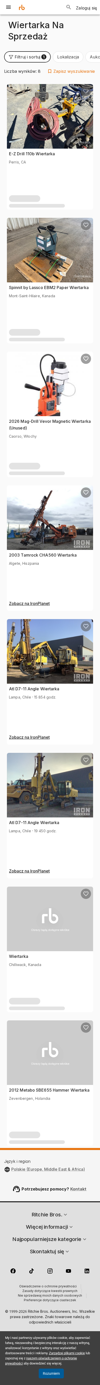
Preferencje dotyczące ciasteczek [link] (50, 1300)
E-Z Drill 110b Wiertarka (32, 153)
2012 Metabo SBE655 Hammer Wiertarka (49, 1090)
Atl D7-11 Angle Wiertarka (34, 688)
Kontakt (78, 1189)
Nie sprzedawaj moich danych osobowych (50, 1296)
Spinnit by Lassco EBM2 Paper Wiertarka (49, 287)
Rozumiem (51, 1373)
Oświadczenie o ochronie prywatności (48, 1286)
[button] (27, 57)
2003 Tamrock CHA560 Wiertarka (43, 555)
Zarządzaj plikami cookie (67, 1353)
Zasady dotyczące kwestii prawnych (49, 1291)
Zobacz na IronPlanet (29, 603)
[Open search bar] (69, 7)
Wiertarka (18, 956)
